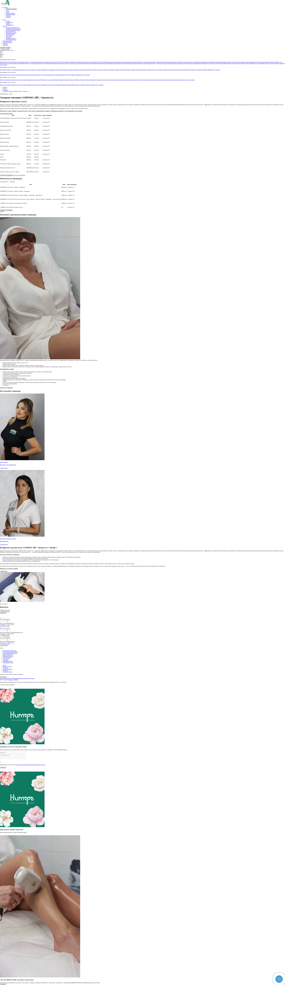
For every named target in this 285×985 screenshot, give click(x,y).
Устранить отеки (118, 69)
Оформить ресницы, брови (267, 63)
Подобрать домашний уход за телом (211, 69)
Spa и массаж (9, 35)
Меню (6, 7)
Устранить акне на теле (153, 69)
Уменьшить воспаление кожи (99, 63)
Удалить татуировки (9, 63)
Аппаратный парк (10, 14)
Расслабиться (87, 69)
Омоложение (3, 62)
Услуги (8, 11)
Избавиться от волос (254, 63)
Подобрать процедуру (11, 9)
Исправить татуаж (269, 62)
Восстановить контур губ (24, 62)
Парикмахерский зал (11, 33)
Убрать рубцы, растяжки (129, 69)
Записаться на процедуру (6, 175)
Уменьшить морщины (109, 62)
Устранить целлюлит (96, 69)
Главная (5, 87)
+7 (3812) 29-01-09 (4, 49)
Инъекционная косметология (13, 29)
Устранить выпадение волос (18, 74)
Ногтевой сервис (10, 34)
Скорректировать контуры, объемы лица (41, 62)
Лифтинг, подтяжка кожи (13, 69)
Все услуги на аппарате (19, 175)
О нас (7, 10)
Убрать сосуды (29, 63)
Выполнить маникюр (5, 85)
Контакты (8, 17)
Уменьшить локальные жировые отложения (73, 69)
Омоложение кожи (175, 79)
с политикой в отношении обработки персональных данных (30, 764)
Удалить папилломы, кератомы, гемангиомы (244, 62)
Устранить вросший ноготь (103, 79)
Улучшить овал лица (86, 62)
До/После (5, 667)
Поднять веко (212, 62)
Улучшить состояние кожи (174, 69)
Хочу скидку (3, 677)
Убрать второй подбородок (160, 62)
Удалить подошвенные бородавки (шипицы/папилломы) (155, 79)
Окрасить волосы (29, 74)
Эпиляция (8, 37)
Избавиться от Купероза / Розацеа (60, 63)
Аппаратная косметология (12, 27)
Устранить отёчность (79, 79)
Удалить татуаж (260, 62)
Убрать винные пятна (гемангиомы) (42, 63)
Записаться (3, 613)
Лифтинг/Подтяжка (75, 62)
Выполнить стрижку (53, 74)
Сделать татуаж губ (57, 62)
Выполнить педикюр (5, 79)
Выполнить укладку (64, 74)
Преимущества (10, 25)
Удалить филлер (66, 62)
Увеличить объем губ (12, 62)
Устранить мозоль (114, 79)
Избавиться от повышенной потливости (51, 69)
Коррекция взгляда (10, 38)
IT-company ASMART (12, 679)
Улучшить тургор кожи (196, 69)
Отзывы (8, 23)
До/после (8, 15)
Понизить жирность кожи (140, 63)
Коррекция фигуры (11, 31)
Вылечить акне (120, 63)
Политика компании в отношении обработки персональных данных (17, 678)
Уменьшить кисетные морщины (123, 62)
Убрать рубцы (245, 63)
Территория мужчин (11, 39)
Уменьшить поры (112, 63)
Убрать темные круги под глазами (188, 62)
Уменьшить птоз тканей (97, 62)
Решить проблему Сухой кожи (154, 63)
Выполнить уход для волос (41, 74)
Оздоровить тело (185, 69)
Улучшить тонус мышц (108, 69)
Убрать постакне (128, 63)
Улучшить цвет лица (74, 63)
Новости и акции (10, 13)
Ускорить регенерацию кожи (194, 63)
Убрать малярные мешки (225, 63)
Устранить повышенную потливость (31, 79)
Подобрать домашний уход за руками (93, 85)
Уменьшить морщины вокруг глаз (224, 62)
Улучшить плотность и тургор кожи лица (142, 62)
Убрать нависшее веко (203, 62)
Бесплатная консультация (6, 113)
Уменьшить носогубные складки (210, 63)
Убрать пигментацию (20, 63)
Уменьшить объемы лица (173, 62)
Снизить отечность (237, 63)
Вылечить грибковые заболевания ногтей (130, 79)
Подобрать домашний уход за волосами (80, 74)
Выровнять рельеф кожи (86, 63)
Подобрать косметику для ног (187, 79)
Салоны (8, 21)
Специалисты (9, 22)
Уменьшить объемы (58, 79)
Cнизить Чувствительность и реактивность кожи (174, 63)
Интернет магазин (7, 671)
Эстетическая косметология (13, 30)
